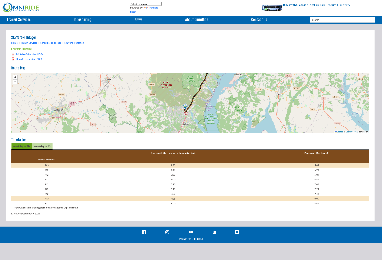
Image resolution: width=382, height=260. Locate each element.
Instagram (167, 232)
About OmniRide (196, 19)
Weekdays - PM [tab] (42, 146)
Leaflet (340, 131)
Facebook (144, 232)
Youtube (190, 232)
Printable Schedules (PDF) (29, 54)
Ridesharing (82, 19)
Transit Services (19, 19)
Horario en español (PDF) (29, 58)
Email (237, 232)
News (138, 19)
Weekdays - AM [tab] (21, 146)
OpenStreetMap (352, 131)
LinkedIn (214, 232)
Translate (153, 7)
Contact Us (259, 19)
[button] (185, 106)
